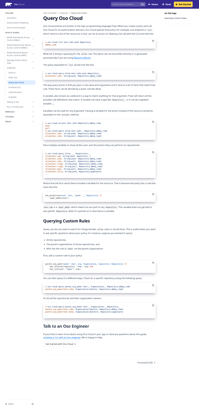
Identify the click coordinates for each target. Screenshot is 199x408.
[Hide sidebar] (33, 404)
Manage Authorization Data (17, 61)
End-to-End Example (16, 27)
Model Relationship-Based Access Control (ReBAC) (19, 46)
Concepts (9, 116)
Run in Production (15, 107)
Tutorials (9, 13)
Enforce (12, 72)
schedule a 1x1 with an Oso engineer (61, 337)
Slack (168, 4)
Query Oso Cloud (16, 82)
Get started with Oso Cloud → (60, 343)
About (8, 121)
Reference (9, 111)
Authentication (15, 92)
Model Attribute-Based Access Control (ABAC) (17, 54)
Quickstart (11, 18)
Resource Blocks (82, 57)
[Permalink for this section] (92, 221)
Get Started (185, 4)
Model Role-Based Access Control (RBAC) (18, 38)
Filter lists (13, 77)
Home (154, 4)
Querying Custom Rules (175, 18)
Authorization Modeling (17, 22)
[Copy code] (153, 41)
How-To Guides (12, 32)
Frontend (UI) (14, 87)
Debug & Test (13, 102)
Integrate (11, 67)
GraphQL (13, 97)
